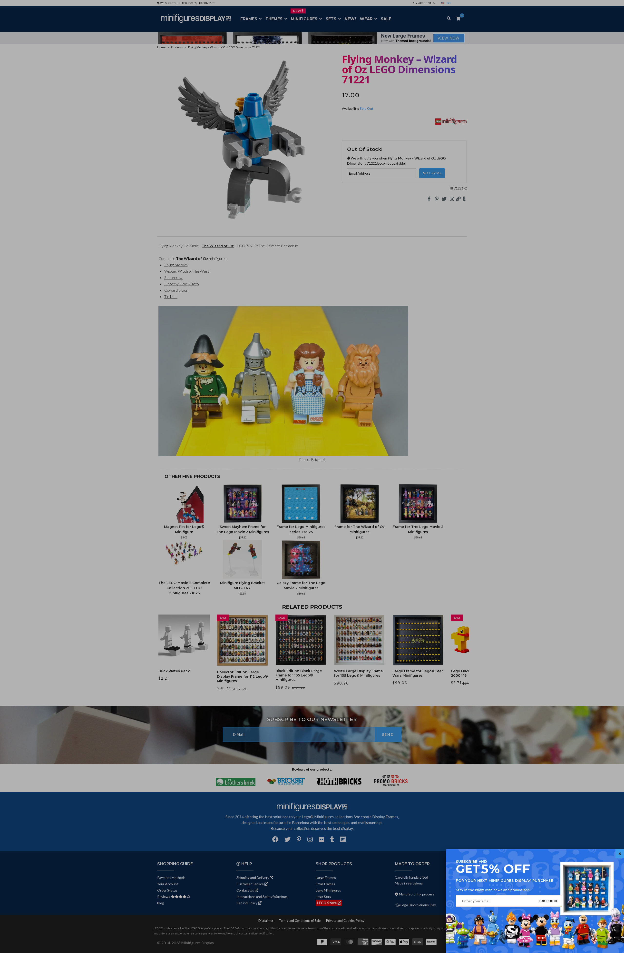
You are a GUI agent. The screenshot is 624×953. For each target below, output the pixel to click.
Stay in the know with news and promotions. (493, 890)
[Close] (619, 853)
